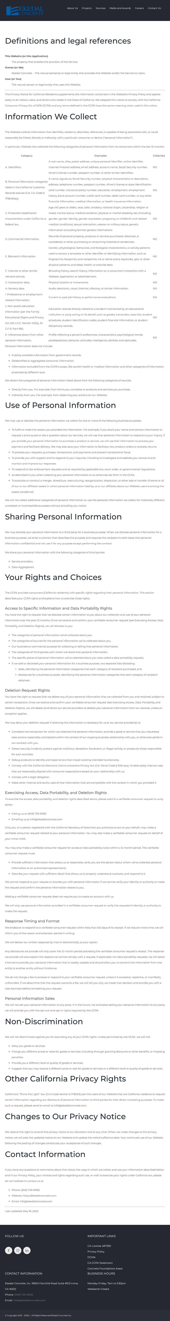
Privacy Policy (95, 1251)
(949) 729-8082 (23, 1294)
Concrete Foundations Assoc (105, 1268)
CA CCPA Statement (100, 1262)
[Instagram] (17, 1250)
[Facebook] (8, 1250)
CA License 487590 (99, 1245)
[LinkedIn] (27, 1250)
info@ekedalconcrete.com (29, 1300)
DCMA (91, 1257)
